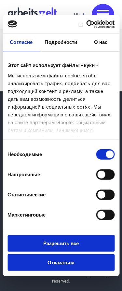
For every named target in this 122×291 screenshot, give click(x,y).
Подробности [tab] (61, 42)
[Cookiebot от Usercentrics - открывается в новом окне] (87, 24)
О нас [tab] (101, 42)
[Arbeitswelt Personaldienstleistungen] (32, 14)
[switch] (105, 174)
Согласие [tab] (21, 42)
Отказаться (61, 262)
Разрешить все (61, 243)
